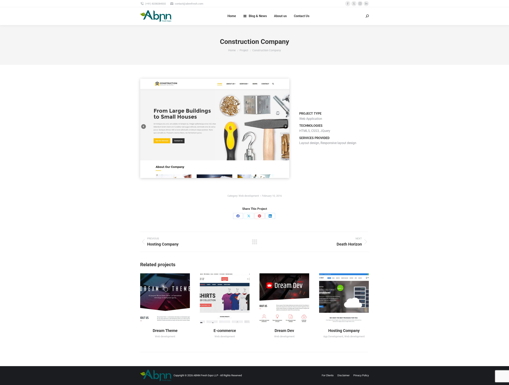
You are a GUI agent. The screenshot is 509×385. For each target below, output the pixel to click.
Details (170, 298)
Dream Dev (284, 330)
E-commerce (225, 330)
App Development (333, 336)
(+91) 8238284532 (155, 3)
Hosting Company (344, 330)
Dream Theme (165, 330)
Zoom (159, 298)
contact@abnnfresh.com (189, 3)
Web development (249, 195)
